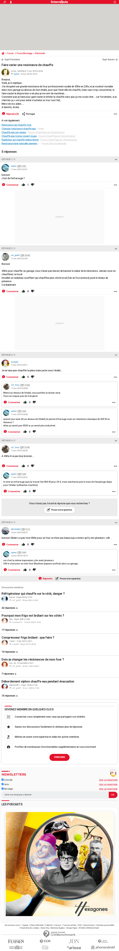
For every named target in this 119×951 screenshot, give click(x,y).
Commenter (12, 185)
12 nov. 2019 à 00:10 (19, 532)
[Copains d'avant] (16, 947)
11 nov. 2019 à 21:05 (19, 258)
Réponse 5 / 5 (8, 522)
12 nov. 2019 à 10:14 (29, 74)
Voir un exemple (108, 779)
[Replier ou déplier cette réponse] (115, 159)
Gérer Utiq (45, 928)
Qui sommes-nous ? (13, 925)
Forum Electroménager (54, 143)
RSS (80, 925)
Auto (6, 784)
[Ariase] (74, 947)
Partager (30, 114)
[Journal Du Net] (74, 941)
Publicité (49, 925)
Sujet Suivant (108, 59)
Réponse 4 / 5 (8, 440)
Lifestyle (8, 779)
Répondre (47, 578)
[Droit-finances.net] (102, 941)
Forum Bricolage (24, 53)
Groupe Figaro (71, 928)
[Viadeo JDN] (45, 947)
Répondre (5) (12, 114)
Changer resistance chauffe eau (19, 128)
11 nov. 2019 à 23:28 (19, 414)
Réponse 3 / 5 (8, 355)
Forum (10, 53)
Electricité (40, 53)
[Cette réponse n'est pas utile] (33, 185)
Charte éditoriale (37, 925)
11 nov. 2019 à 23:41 (19, 477)
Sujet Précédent (12, 59)
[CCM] (45, 941)
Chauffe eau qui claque (14, 132)
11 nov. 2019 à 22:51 (19, 365)
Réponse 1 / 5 (8, 159)
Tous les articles (70, 925)
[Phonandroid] (102, 947)
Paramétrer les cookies (29, 928)
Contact (57, 925)
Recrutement (89, 925)
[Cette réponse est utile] (23, 185)
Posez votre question (61, 510)
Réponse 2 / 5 (8, 248)
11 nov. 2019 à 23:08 (19, 388)
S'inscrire (59, 757)
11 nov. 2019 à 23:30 (19, 450)
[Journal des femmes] (16, 941)
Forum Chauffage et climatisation (46, 132)
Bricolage (8, 788)
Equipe (25, 925)
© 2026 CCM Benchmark (89, 928)
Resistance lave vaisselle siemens (19, 143)
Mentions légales (58, 928)
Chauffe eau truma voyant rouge (19, 136)
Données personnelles (105, 925)
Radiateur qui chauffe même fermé (20, 139)
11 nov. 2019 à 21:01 (19, 169)
